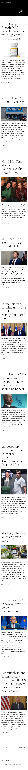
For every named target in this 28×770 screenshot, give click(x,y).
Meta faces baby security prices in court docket (12, 242)
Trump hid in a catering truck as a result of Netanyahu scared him (13, 311)
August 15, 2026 (5, 358)
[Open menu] (26, 2)
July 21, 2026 (5, 657)
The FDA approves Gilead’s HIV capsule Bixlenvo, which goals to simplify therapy (13, 31)
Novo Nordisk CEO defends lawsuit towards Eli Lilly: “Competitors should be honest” (13, 382)
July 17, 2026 (5, 732)
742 (7, 747)
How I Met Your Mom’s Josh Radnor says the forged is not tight (13, 167)
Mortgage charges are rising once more (13, 536)
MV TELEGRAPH (6, 2)
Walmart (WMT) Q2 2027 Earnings (12, 100)
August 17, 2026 (5, 288)
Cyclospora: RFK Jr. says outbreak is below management (13, 605)
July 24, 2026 (5, 517)
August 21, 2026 (5, 145)
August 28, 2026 (6, 82)
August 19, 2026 (5, 223)
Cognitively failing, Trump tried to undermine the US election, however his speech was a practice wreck (13, 682)
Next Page (23, 747)
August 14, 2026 (5, 430)
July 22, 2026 (5, 584)
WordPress (17, 764)
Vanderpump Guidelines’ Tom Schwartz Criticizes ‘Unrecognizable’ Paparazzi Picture (12, 455)
